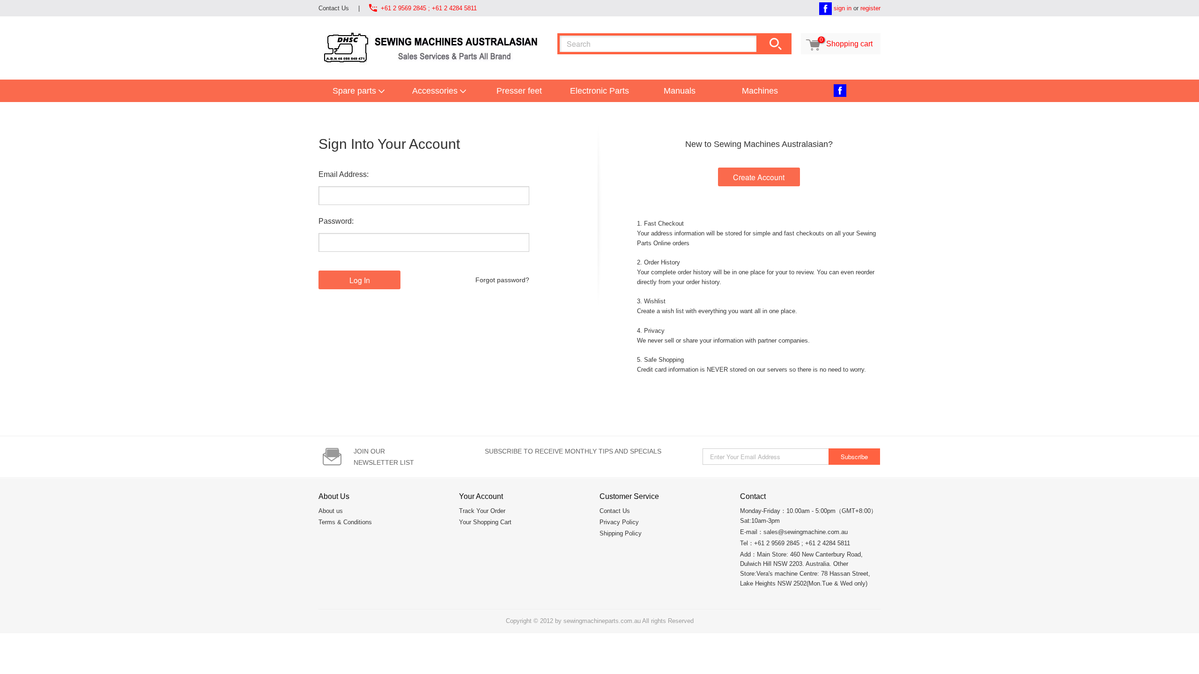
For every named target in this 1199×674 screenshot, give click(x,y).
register (870, 8)
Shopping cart (839, 43)
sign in (842, 8)
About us (330, 510)
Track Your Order (482, 510)
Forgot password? (502, 280)
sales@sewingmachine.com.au (805, 531)
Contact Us (333, 8)
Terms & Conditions (345, 522)
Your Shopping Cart (485, 522)
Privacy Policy (619, 522)
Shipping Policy (621, 533)
